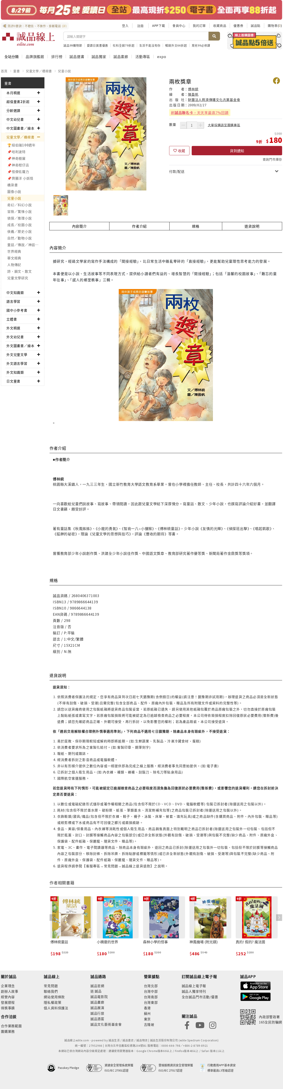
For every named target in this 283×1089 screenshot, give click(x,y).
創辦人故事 (9, 991)
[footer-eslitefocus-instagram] (212, 1024)
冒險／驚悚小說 (19, 211)
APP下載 (158, 25)
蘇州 (147, 1013)
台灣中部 (151, 991)
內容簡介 (79, 226)
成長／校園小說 (19, 224)
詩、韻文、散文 (19, 271)
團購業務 (8, 1031)
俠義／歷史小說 (19, 231)
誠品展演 (97, 1007)
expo (161, 56)
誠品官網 (97, 985)
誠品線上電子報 (194, 985)
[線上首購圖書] (254, 40)
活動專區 (142, 56)
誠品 (98, 991)
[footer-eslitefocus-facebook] (187, 1024)
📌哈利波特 (16, 151)
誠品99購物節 (72, 45)
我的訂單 (199, 25)
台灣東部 (151, 1002)
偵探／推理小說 (19, 218)
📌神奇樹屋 (16, 158)
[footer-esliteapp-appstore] (255, 985)
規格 (195, 226)
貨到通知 (237, 150)
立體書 (11, 319)
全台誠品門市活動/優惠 (200, 996)
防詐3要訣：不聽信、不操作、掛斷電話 (37, 26)
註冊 (140, 25)
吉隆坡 (149, 1024)
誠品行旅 (97, 1013)
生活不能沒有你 (150, 45)
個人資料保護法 (56, 1008)
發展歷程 (8, 1002)
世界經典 (14, 251)
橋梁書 (12, 184)
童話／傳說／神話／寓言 (25, 244)
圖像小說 (14, 191)
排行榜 (56, 56)
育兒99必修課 (201, 45)
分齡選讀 (13, 110)
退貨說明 (252, 226)
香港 (147, 1008)
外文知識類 (15, 372)
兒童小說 (64, 71)
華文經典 (14, 258)
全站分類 (11, 56)
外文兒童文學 (16, 354)
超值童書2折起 (18, 101)
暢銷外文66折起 (176, 45)
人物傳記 (14, 264)
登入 (125, 25)
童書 (16, 71)
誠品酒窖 (97, 1018)
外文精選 (13, 328)
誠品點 (255, 25)
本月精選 (13, 92)
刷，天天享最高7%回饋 (200, 112)
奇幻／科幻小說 (19, 204)
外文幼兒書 (15, 336)
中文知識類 (15, 292)
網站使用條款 (54, 996)
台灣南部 (151, 996)
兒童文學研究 (17, 278)
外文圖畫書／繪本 (20, 345)
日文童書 (13, 381)
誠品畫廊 (120, 56)
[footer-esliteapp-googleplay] (255, 996)
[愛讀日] (141, 10)
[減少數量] (183, 125)
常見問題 (51, 985)
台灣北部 (151, 985)
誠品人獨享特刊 (194, 991)
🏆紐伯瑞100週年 (21, 145)
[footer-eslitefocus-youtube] (200, 1024)
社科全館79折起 (123, 45)
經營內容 (8, 996)
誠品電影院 (99, 996)
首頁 (4, 71)
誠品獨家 (99, 56)
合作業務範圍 (11, 1025)
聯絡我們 (51, 991)
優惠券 (238, 25)
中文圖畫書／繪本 (20, 128)
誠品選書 (76, 56)
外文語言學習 (16, 363)
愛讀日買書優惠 (97, 45)
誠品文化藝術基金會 (106, 1024)
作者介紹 (139, 226)
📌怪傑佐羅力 (18, 171)
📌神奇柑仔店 (18, 165)
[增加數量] (200, 125)
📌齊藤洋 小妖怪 (20, 178)
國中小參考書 (16, 310)
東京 (147, 1019)
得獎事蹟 (8, 1008)
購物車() (275, 25)
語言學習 (13, 301)
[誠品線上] (28, 39)
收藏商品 (219, 25)
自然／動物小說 (19, 238)
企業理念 (8, 985)
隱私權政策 (52, 1002)
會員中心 (178, 25)
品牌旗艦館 (35, 56)
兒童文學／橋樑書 (39, 71)
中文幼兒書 (15, 119)
